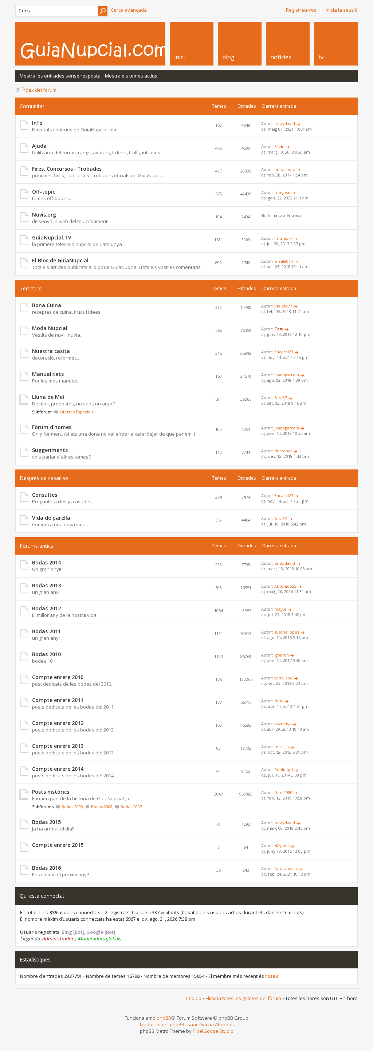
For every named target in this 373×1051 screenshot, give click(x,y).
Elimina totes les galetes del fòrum (243, 998)
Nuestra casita (51, 351)
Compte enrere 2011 (57, 700)
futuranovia (285, 868)
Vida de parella (51, 517)
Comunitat (32, 106)
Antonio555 (285, 586)
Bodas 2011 (46, 631)
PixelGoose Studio (213, 1031)
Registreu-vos (301, 10)
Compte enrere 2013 (57, 745)
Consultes (44, 494)
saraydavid (284, 123)
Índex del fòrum (38, 90)
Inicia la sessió (342, 10)
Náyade (281, 845)
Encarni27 (283, 351)
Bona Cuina (46, 305)
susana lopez (286, 632)
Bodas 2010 (46, 654)
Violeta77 (283, 306)
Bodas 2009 (72, 806)
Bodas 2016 (46, 867)
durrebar (283, 450)
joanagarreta (286, 374)
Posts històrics (50, 791)
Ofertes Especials (76, 412)
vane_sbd (283, 678)
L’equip (193, 998)
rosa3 (271, 976)
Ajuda (39, 145)
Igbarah (281, 655)
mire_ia (281, 746)
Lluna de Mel (48, 396)
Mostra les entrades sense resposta (60, 75)
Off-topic (43, 191)
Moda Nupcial (49, 328)
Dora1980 (283, 792)
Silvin (279, 146)
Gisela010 (283, 261)
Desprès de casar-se (44, 478)
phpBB (164, 1018)
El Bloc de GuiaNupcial (60, 260)
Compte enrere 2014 (57, 768)
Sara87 (280, 397)
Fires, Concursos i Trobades (67, 168)
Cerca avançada (129, 10)
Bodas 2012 (46, 608)
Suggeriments (50, 450)
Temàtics (31, 288)
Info (37, 122)
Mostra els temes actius (131, 75)
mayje (280, 609)
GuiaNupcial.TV (51, 237)
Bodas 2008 (102, 806)
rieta (278, 700)
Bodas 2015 (46, 821)
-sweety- (282, 723)
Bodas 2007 (131, 806)
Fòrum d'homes (51, 427)
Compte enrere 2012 (57, 722)
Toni (278, 329)
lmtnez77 (283, 238)
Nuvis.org (44, 214)
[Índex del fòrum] (102, 50)
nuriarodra (284, 169)
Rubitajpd (283, 769)
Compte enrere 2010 (57, 677)
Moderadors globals (99, 938)
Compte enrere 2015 (57, 844)
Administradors (58, 938)
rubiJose (282, 192)
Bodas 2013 (46, 585)
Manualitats (48, 373)
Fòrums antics (36, 545)
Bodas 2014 (46, 562)
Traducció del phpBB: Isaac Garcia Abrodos (186, 1024)
